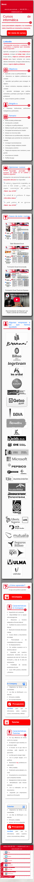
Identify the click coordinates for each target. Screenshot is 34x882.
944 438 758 (23, 9)
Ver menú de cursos (17, 33)
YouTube (9, 869)
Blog (8, 852)
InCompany (17, 597)
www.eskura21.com (17, 849)
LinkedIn (9, 860)
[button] (17, 339)
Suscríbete (10, 708)
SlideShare (10, 873)
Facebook (10, 865)
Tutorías (15, 722)
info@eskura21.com (16, 12)
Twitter (9, 856)
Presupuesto (18, 704)
